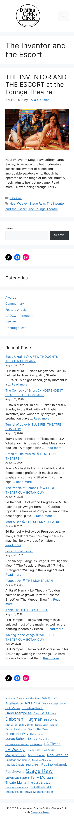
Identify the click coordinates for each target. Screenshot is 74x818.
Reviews (16, 198)
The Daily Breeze (39, 782)
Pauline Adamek (54, 764)
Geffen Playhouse (15, 729)
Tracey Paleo (14, 791)
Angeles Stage (33, 698)
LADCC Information (19, 315)
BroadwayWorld (32, 708)
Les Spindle (33, 750)
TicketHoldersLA (41, 787)
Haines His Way (16, 734)
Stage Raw (37, 203)
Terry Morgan (42, 777)
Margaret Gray (15, 755)
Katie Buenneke (41, 739)
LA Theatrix (36, 744)
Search (10, 228)
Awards (10, 297)
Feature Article (16, 309)
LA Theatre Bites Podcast (17, 744)
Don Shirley (50, 719)
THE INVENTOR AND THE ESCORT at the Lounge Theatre (35, 84)
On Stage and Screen (17, 760)
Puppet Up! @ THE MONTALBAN (29, 580)
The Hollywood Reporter (16, 787)
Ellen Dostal (11, 725)
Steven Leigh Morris (17, 777)
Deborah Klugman (23, 719)
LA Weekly (15, 749)
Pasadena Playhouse (42, 760)
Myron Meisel (36, 755)
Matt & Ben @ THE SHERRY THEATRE (32, 522)
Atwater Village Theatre (54, 703)
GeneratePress (40, 812)
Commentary (14, 303)
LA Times (52, 744)
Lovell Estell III (48, 750)
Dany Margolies (18, 713)
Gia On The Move (38, 729)
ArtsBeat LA (14, 703)
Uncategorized (16, 328)
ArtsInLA (33, 703)
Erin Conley (26, 724)
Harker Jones (36, 734)
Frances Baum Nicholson (46, 725)
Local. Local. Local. (19, 551)
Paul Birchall (33, 764)
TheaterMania (15, 782)
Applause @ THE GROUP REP (26, 610)
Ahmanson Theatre (14, 698)
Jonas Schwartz (18, 739)
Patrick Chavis (14, 764)
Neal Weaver (19, 203)
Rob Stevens (14, 771)
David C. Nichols (44, 713)
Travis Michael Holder (38, 791)
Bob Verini (12, 708)
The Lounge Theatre (43, 209)
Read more (19, 384)
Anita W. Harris (50, 698)
